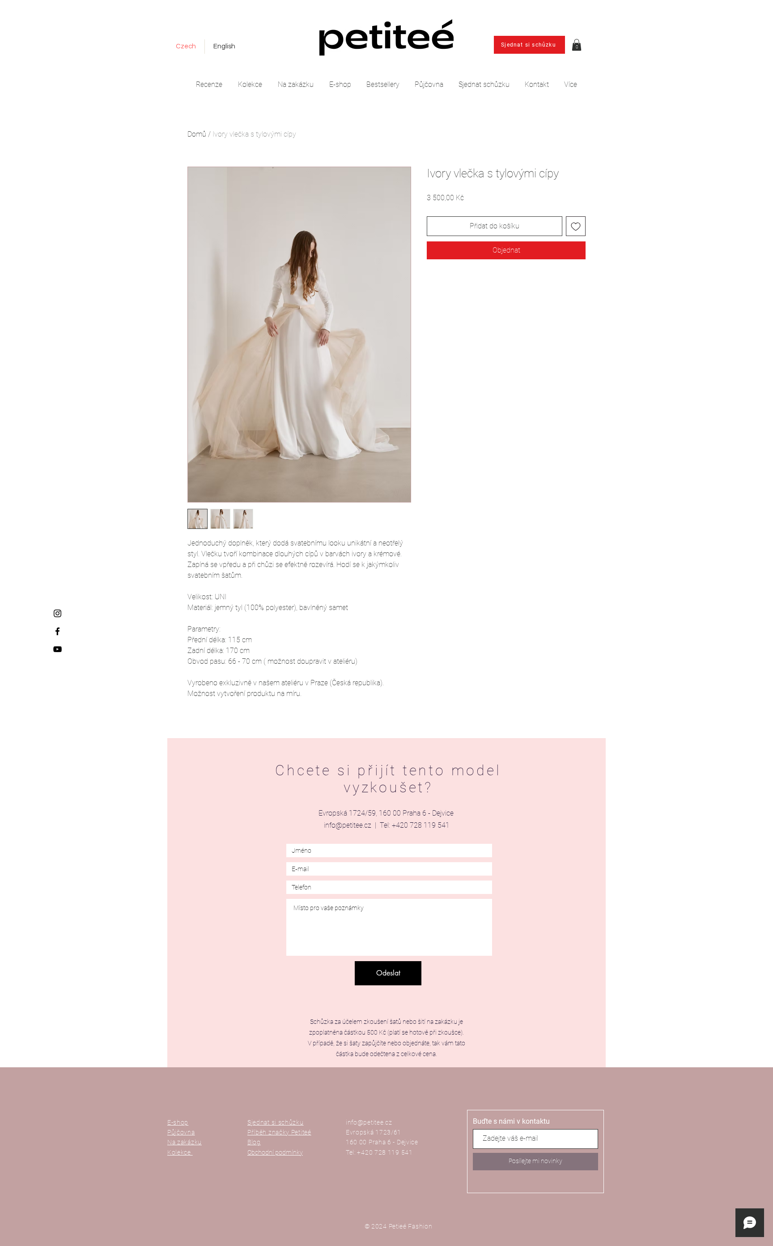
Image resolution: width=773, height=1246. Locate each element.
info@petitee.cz (347, 825)
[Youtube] (57, 649)
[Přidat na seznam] (576, 226)
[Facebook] (57, 631)
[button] (577, 45)
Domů (196, 134)
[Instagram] (57, 613)
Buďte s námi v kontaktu (511, 1121)
